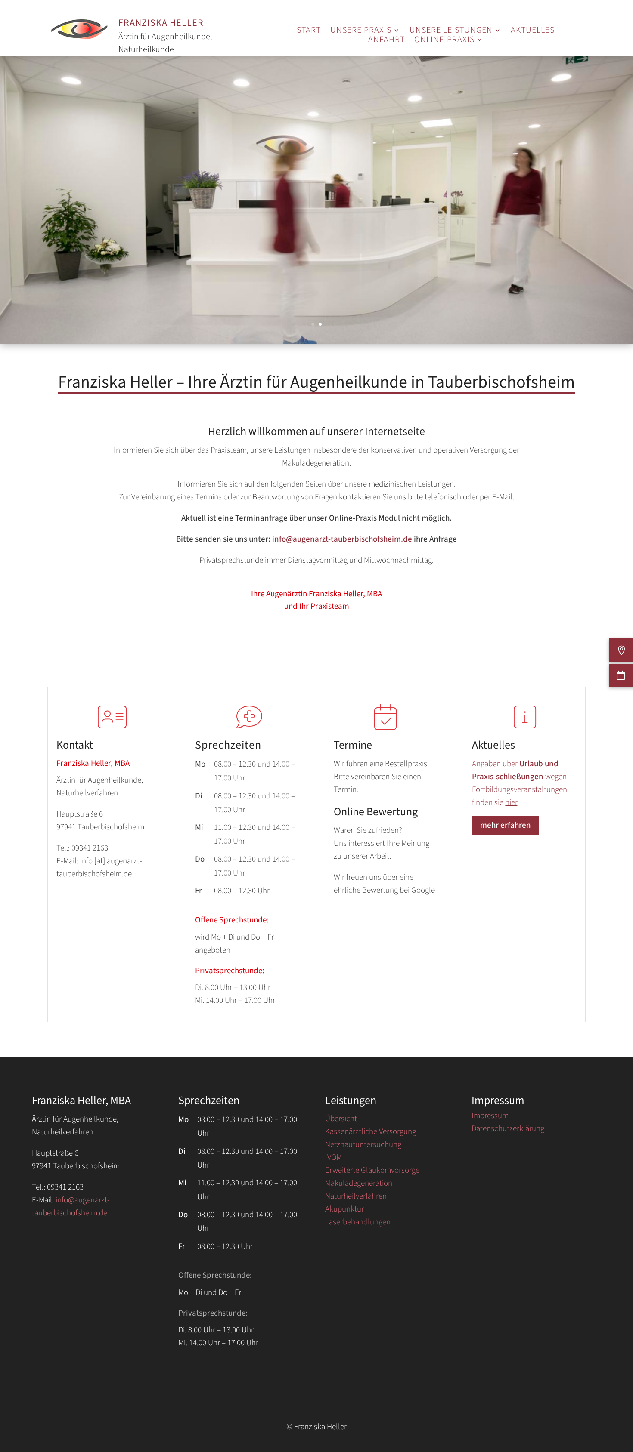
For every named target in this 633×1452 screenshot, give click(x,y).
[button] (365, 32)
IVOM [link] (333, 1159)
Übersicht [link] (341, 1120)
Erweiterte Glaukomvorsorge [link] (372, 1172)
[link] (309, 32)
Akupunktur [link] (344, 1210)
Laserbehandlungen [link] (358, 1223)
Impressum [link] (490, 1117)
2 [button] (320, 324)
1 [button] (312, 324)
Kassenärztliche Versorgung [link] (370, 1133)
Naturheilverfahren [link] (356, 1197)
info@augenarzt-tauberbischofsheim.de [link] (342, 539)
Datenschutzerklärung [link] (508, 1130)
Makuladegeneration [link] (358, 1185)
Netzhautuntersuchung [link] (363, 1146)
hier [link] (511, 802)
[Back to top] (624, 1400)
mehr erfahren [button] (505, 825)
